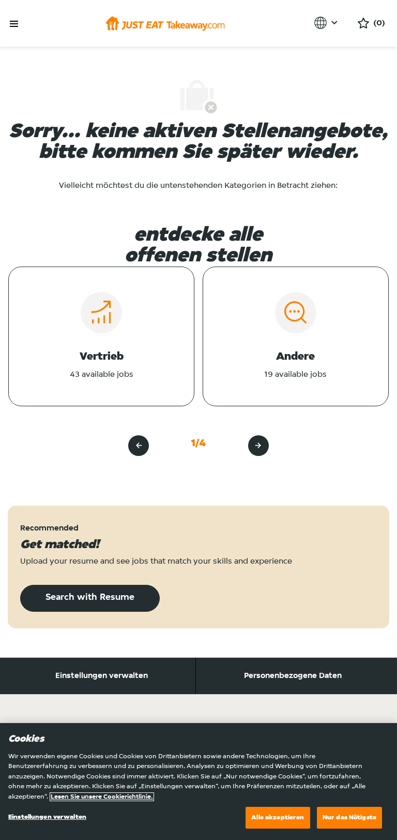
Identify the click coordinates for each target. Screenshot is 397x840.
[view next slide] (258, 445)
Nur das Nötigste (349, 817)
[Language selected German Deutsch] (327, 22)
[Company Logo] (165, 23)
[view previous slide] (138, 445)
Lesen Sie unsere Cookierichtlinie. (102, 796)
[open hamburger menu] (14, 24)
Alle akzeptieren (277, 817)
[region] (198, 781)
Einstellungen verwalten (101, 676)
